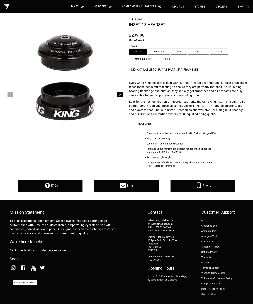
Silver (219, 52)
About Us (178, 6)
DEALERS (221, 6)
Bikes (75, 6)
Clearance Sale (209, 225)
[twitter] (42, 268)
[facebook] (23, 268)
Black (138, 52)
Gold (167, 59)
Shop (241, 6)
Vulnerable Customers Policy (216, 278)
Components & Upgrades (139, 6)
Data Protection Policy (213, 289)
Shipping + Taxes (210, 246)
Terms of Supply (210, 268)
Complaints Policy (210, 283)
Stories (200, 6)
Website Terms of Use (213, 273)
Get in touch (18, 250)
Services (100, 6)
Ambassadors (208, 231)
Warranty (206, 257)
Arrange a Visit (209, 236)
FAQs (54, 185)
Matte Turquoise (143, 59)
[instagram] (13, 268)
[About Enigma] (7, 7)
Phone (206, 185)
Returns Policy (209, 252)
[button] (120, 94)
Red (179, 52)
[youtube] (32, 268)
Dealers (205, 262)
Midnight (198, 52)
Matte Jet (159, 52)
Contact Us (207, 241)
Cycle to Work (208, 294)
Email (130, 185)
